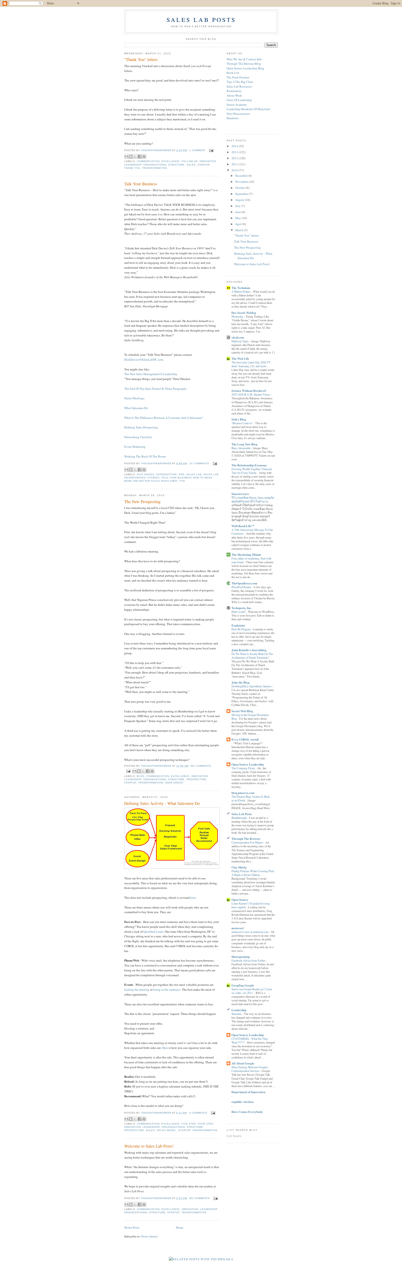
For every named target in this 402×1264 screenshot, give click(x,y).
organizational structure (163, 164)
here (193, 897)
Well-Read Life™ (242, 526)
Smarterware (240, 493)
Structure (236, 1014)
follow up (190, 161)
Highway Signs (240, 341)
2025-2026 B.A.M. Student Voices (251, 394)
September (242, 194)
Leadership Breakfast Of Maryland (248, 109)
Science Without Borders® (248, 390)
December (241, 175)
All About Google (242, 1063)
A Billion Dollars (241, 291)
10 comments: (200, 463)
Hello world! (238, 611)
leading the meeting (136, 989)
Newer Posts (131, 1227)
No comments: (201, 766)
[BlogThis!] (130, 156)
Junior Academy (237, 104)
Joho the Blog (240, 682)
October (240, 188)
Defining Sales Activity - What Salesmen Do (162, 803)
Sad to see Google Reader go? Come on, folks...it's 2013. (251, 991)
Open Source (239, 899)
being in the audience (167, 989)
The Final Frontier (238, 77)
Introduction (166, 474)
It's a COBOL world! (245, 739)
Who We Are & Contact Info (244, 59)
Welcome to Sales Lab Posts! (149, 1146)
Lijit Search (234, 1136)
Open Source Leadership (247, 764)
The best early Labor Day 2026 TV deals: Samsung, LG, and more (251, 364)
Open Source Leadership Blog (245, 68)
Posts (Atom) (149, 1236)
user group (174, 782)
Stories (153, 477)
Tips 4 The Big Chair (240, 82)
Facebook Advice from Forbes (248, 960)
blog (140, 776)
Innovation (207, 161)
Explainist (238, 625)
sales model (166, 1130)
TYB (182, 481)
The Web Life (240, 358)
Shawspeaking (240, 956)
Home (179, 1227)
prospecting (196, 779)
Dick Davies (145, 474)
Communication (148, 161)
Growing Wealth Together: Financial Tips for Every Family (251, 470)
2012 (235, 158)
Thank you (132, 168)
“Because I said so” (242, 423)
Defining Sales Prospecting (141, 427)
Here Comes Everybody (247, 1111)
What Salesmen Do (136, 408)
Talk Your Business (140, 183)
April (238, 224)
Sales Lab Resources (239, 86)
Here (165, 1048)
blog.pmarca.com (243, 792)
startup (204, 164)
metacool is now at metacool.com (250, 932)
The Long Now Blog (244, 444)
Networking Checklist (138, 437)
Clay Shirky (239, 867)
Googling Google (242, 985)
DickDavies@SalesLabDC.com (144, 359)
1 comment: (198, 150)
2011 (235, 164)
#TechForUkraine (241, 587)
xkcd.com (237, 337)
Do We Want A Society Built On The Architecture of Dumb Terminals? (252, 655)
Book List (233, 73)
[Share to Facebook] (139, 156)
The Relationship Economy (249, 465)
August (240, 200)
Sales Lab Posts (201, 20)
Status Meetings (134, 398)
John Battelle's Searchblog (249, 650)
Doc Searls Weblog (243, 312)
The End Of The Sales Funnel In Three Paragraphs (155, 388)
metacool (237, 928)
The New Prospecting (142, 501)
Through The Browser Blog (244, 63)
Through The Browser (246, 838)
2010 (235, 170)
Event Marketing (135, 446)
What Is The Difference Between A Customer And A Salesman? (163, 418)
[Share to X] (135, 156)
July (238, 206)
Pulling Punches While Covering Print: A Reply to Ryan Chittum (253, 873)
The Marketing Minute (246, 554)
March (239, 230)
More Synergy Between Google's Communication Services (249, 1069)
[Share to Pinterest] (144, 156)
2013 (235, 152)
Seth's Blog (238, 419)
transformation (154, 168)
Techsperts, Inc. (241, 608)
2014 (235, 146)
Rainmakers (234, 91)
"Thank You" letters (140, 59)
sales (191, 164)
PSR (181, 474)
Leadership (238, 1010)
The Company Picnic (243, 768)
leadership (132, 164)
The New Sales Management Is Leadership (150, 374)
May (238, 218)
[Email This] (126, 156)
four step (205, 1123)
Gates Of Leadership (239, 100)
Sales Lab (193, 474)
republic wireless (242, 1101)
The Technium (240, 287)
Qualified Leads (153, 931)
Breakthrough (239, 818)
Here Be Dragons (241, 629)
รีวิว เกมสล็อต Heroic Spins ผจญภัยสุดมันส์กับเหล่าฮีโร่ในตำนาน (252, 499)
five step (189, 1123)
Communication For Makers (247, 842)
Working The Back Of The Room (145, 456)
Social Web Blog (242, 711)
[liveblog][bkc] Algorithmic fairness (251, 686)
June (238, 212)
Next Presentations (238, 114)
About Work (234, 95)
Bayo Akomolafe (241, 448)
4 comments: (199, 1113)
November (242, 182)
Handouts (233, 118)
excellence (170, 161)
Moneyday (237, 316)
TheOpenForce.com (244, 583)
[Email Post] (210, 150)
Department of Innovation (248, 1092)
